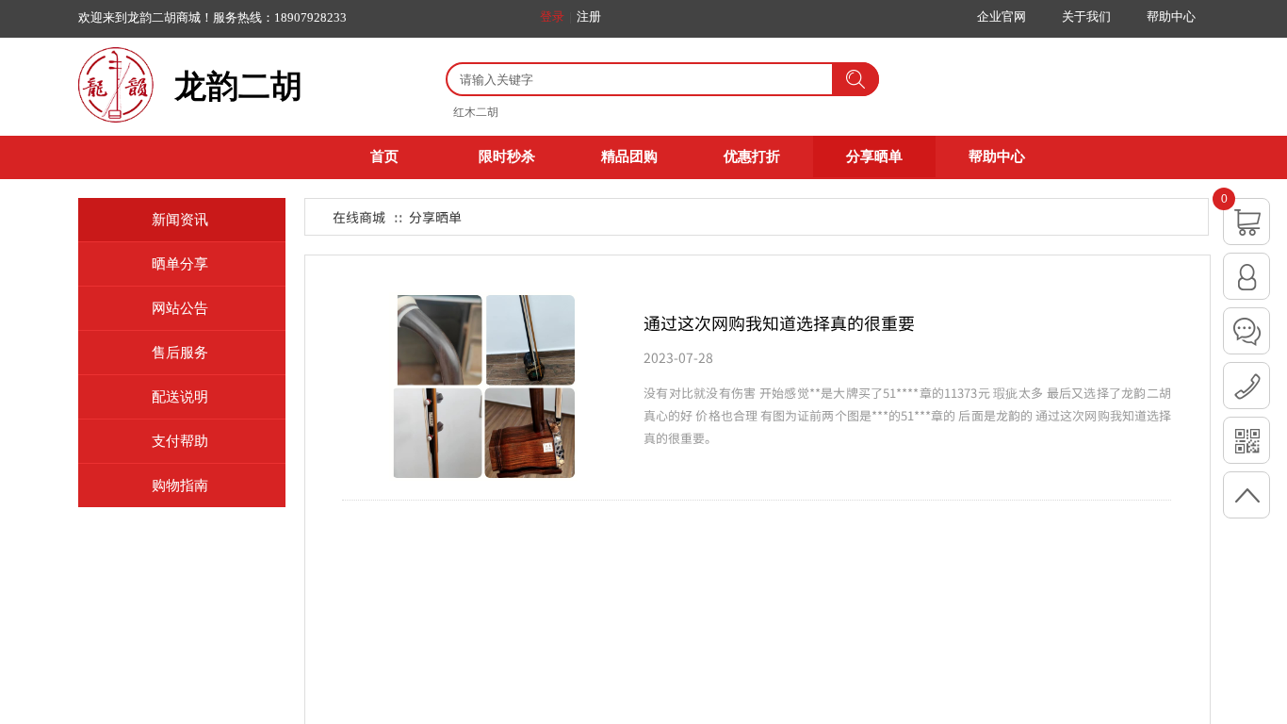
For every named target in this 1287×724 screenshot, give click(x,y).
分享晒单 (874, 156)
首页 (384, 156)
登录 (552, 16)
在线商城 (359, 216)
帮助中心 (997, 156)
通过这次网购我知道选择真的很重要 (779, 322)
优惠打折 (752, 156)
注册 (589, 16)
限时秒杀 (507, 156)
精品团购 (629, 156)
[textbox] (637, 80)
